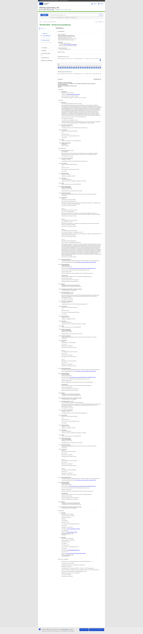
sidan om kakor (65, 629)
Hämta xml (45, 33)
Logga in (95, 3)
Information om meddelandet (46, 60)
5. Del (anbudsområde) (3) (45, 54)
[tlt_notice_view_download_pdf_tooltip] (58, 67)
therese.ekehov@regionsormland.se (70, 44)
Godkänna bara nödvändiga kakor (96, 629)
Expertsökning (67, 17)
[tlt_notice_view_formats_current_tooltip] (100, 79)
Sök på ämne (73, 17)
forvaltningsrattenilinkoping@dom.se (73, 550)
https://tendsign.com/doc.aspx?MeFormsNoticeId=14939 (85, 262)
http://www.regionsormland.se (72, 532)
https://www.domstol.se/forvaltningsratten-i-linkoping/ (76, 553)
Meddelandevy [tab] (42, 28)
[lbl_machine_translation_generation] (71, 71)
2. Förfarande (43, 50)
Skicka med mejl (46, 40)
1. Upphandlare (44, 47)
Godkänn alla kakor (84, 629)
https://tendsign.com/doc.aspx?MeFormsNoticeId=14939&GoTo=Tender (82, 268)
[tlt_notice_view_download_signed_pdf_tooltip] (100, 60)
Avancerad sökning (60, 17)
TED (40, 21)
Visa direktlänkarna (46, 35)
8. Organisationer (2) (45, 57)
